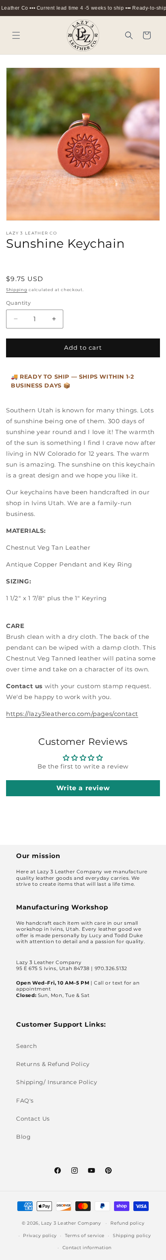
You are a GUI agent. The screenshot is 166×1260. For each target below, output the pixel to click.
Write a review (83, 788)
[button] (16, 35)
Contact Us (33, 1118)
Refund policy (127, 1223)
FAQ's (25, 1100)
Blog (23, 1136)
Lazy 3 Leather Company (71, 1223)
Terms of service (85, 1235)
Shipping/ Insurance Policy (57, 1082)
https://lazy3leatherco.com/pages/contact (72, 714)
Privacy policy (40, 1235)
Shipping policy (132, 1235)
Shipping (16, 289)
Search (26, 1046)
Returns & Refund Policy (53, 1064)
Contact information (87, 1247)
